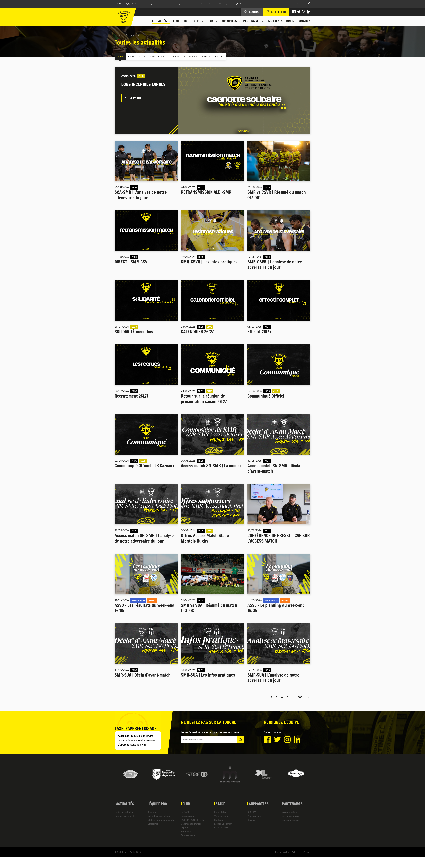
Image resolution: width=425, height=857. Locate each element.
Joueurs (152, 812)
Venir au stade (221, 815)
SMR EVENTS (275, 21)
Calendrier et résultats (159, 815)
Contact (306, 852)
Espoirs (174, 56)
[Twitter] (298, 12)
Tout (120, 56)
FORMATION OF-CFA (192, 819)
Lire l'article (136, 98)
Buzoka (251, 819)
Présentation (220, 812)
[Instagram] (303, 12)
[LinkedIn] (308, 12)
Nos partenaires (289, 812)
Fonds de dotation (298, 21)
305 (300, 697)
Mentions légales (281, 852)
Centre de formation (191, 823)
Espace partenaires (290, 819)
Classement (153, 823)
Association (157, 56)
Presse (219, 56)
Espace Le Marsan (223, 823)
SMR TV (251, 812)
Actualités (131, 35)
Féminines (190, 56)
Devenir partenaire (290, 815)
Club (142, 56)
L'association (187, 815)
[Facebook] (294, 12)
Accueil (119, 35)
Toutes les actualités (124, 812)
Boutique (218, 819)
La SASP (185, 812)
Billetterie (296, 852)
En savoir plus (302, 4)
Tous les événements (125, 815)
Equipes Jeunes (188, 835)
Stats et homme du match (161, 819)
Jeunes (206, 56)
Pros (131, 56)
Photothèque (254, 815)
